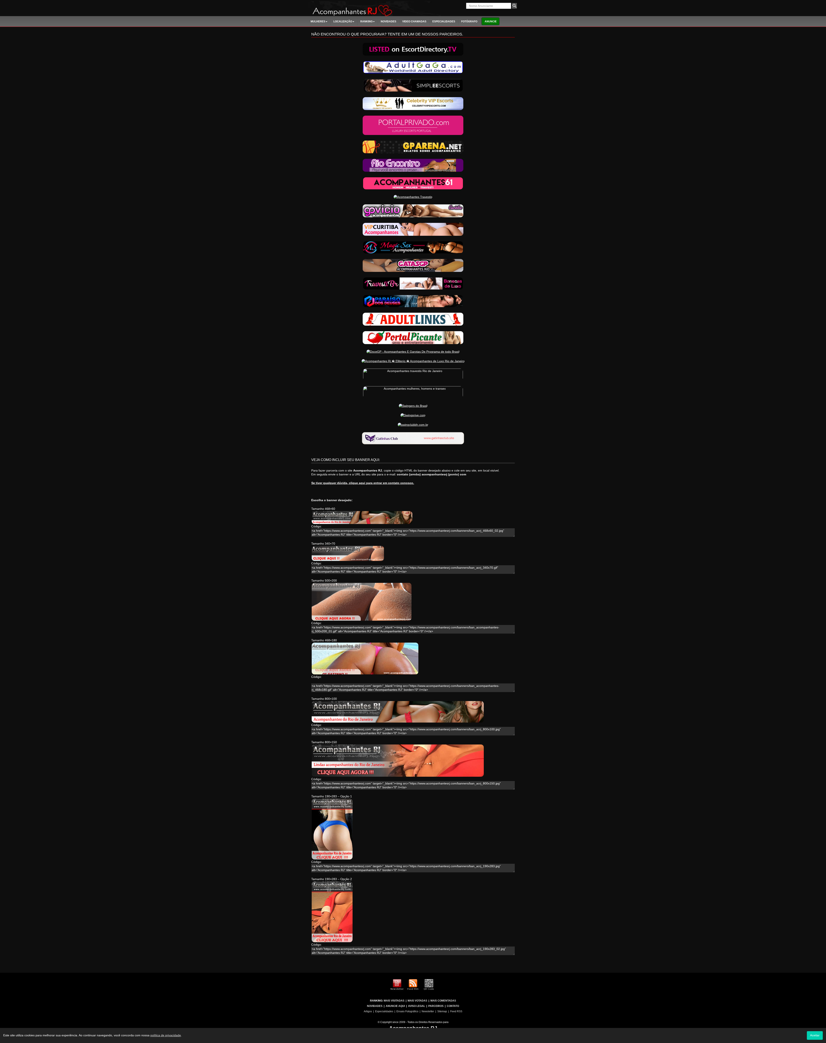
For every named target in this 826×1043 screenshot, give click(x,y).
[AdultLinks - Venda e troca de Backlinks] (413, 319)
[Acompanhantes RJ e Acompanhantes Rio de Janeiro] (413, 265)
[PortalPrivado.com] (413, 125)
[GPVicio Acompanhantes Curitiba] (413, 210)
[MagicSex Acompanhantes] (413, 247)
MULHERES (318, 21)
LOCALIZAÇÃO (342, 21)
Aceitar (815, 1035)
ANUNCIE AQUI (395, 1006)
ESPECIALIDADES (443, 21)
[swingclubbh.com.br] (413, 424)
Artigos (368, 1011)
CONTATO (453, 1006)
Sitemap (442, 1011)
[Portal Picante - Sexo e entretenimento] (413, 337)
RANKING (366, 21)
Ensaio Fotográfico (407, 1011)
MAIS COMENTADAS (443, 1000)
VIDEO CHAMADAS (414, 21)
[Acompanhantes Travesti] (413, 283)
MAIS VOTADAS (417, 1000)
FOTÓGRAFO (469, 21)
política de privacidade (165, 1035)
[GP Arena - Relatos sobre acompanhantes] (413, 146)
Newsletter (428, 1011)
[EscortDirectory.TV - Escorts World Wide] (413, 49)
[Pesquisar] (514, 6)
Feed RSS (456, 1011)
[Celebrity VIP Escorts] (413, 103)
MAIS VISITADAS (394, 1000)
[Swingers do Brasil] (413, 405)
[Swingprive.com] (413, 415)
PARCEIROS (436, 1006)
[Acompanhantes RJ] (374, 8)
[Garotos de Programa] (413, 301)
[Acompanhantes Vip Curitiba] (413, 229)
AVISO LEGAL (416, 1006)
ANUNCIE (491, 21)
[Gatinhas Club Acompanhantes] (413, 438)
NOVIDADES (388, 21)
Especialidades (384, 1011)
